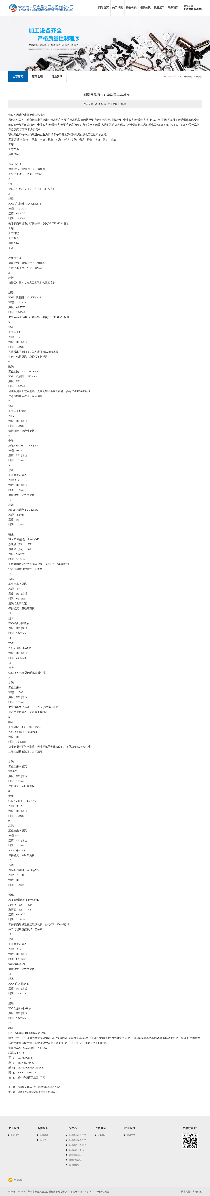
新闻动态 (198, 76)
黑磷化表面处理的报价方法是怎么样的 (37, 1092)
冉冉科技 (197, 1191)
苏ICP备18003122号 (90, 1191)
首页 (180, 76)
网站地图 (104, 1191)
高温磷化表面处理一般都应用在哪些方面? (39, 1087)
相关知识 (188, 76)
